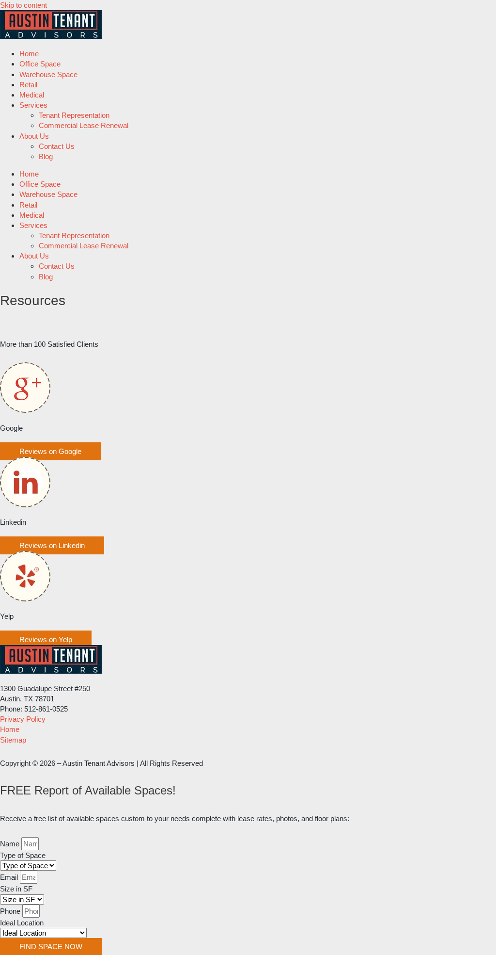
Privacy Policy (23, 719)
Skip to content (23, 5)
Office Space (40, 64)
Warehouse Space (48, 74)
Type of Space (23, 855)
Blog (46, 156)
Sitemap (13, 740)
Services (33, 105)
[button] (50, 451)
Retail (28, 85)
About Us (34, 136)
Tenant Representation (74, 115)
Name (10, 844)
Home (29, 53)
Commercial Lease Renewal (83, 125)
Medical (31, 95)
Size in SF (16, 889)
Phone (11, 911)
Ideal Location (22, 923)
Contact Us (57, 146)
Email (10, 877)
